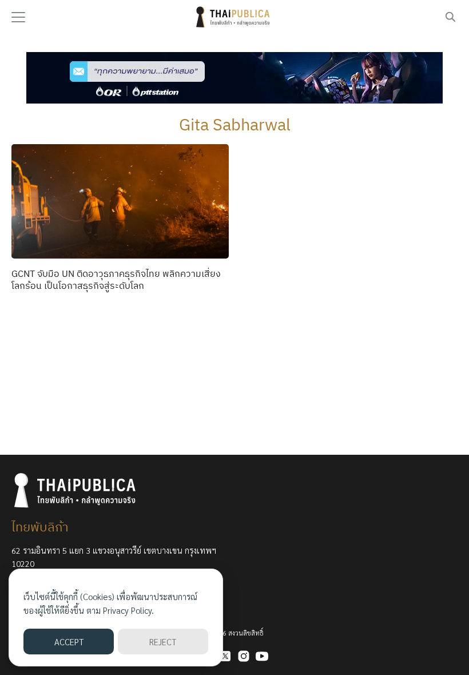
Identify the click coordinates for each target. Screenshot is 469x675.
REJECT (162, 641)
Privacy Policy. (128, 610)
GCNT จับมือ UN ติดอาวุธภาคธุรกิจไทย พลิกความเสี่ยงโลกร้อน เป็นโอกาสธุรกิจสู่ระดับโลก (116, 279)
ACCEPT (69, 641)
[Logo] (234, 17)
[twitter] (225, 656)
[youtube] (262, 656)
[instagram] (244, 656)
